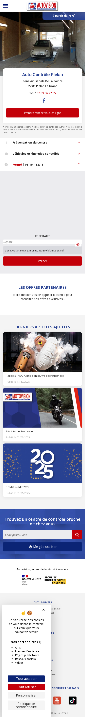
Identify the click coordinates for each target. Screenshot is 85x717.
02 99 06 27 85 (46, 93)
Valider (42, 261)
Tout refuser (26, 687)
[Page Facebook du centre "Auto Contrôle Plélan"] (44, 104)
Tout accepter (26, 678)
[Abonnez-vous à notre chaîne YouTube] (58, 700)
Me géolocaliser (44, 546)
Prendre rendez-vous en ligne (42, 113)
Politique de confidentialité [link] (26, 705)
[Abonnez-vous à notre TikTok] (74, 700)
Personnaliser (26, 695)
